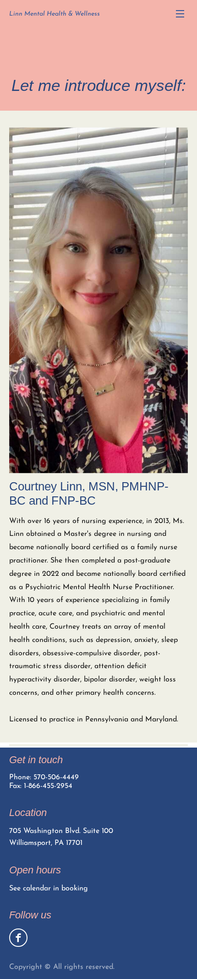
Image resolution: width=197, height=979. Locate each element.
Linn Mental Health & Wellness (54, 14)
